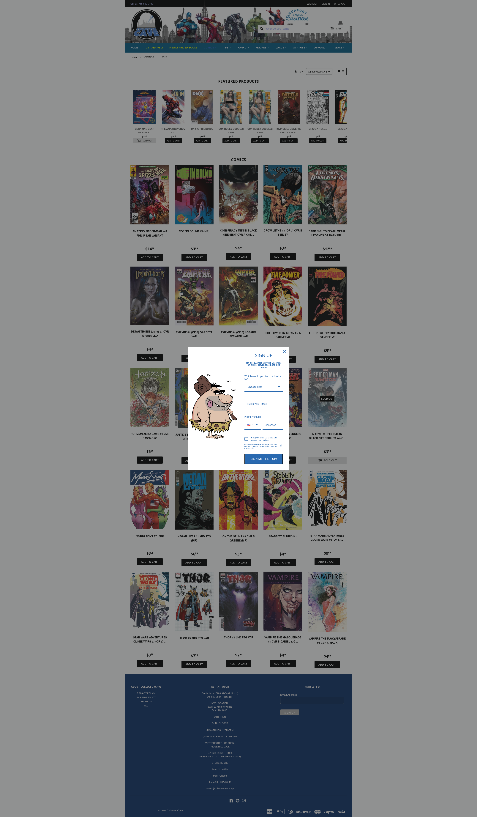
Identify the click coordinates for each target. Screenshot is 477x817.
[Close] (284, 351)
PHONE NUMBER (252, 416)
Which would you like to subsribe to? (262, 377)
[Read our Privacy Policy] (280, 445)
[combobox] (263, 387)
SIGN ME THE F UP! (264, 459)
